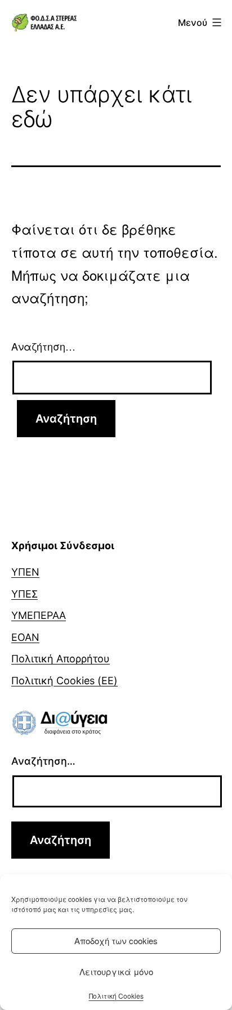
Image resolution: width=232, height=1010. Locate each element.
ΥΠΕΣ (24, 594)
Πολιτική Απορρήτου (60, 659)
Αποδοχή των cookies (116, 940)
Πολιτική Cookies (116, 995)
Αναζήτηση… (43, 346)
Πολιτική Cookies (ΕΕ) (64, 680)
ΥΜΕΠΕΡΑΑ (38, 615)
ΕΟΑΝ (25, 637)
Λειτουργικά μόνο (116, 971)
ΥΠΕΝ (25, 572)
